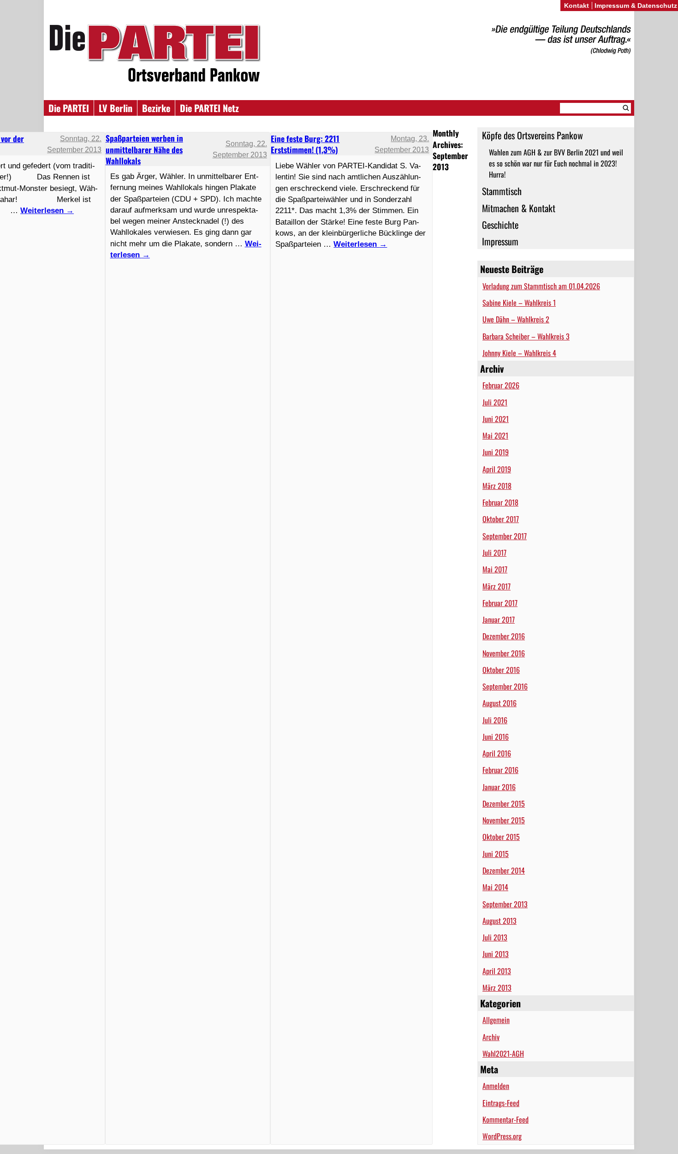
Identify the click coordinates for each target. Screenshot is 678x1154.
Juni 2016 (495, 736)
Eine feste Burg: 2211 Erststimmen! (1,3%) (305, 143)
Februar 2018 (500, 502)
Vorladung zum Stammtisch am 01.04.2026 (541, 285)
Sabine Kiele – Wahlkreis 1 (519, 302)
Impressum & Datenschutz (636, 5)
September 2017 (504, 535)
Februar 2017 (499, 602)
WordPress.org (502, 1136)
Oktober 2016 (501, 669)
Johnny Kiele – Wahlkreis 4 (519, 352)
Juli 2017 (494, 552)
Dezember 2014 (503, 870)
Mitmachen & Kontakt (518, 208)
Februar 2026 (500, 385)
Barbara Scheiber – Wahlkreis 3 (526, 336)
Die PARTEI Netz (209, 108)
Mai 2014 (495, 886)
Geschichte (500, 225)
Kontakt (576, 5)
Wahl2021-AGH (503, 1053)
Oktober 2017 (500, 518)
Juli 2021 (494, 402)
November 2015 (503, 820)
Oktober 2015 (501, 836)
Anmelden (495, 1085)
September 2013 (505, 904)
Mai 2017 (494, 569)
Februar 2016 (500, 769)
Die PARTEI (68, 108)
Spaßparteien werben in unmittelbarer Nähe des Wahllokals (144, 149)
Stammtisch (502, 191)
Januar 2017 (498, 619)
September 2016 (505, 686)
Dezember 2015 (503, 803)
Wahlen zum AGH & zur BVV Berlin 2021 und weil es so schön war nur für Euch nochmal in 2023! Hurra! (556, 163)
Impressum (500, 241)
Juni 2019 (495, 452)
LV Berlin (115, 108)
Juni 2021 (495, 418)
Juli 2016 (494, 720)
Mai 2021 (495, 435)
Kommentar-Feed (505, 1119)
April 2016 (496, 753)
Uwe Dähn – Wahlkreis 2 (515, 319)
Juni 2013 (495, 953)
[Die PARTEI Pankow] (339, 55)
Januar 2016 (499, 786)
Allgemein (496, 1019)
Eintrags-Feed (500, 1102)
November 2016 (503, 653)
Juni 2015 (495, 853)
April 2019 (496, 469)
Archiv (491, 1036)
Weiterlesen (360, 244)
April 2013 (496, 970)
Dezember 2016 (503, 636)
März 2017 (496, 586)
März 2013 (496, 987)
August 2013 (499, 920)
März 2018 (496, 485)
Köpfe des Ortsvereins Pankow (532, 135)
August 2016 (499, 702)
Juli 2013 (494, 937)
